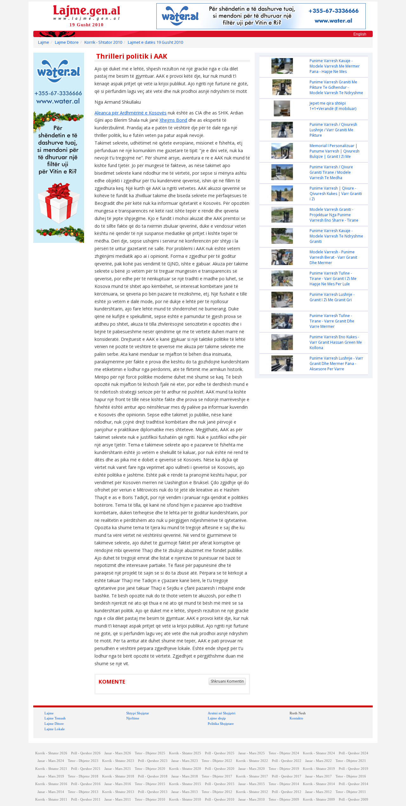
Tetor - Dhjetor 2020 (150, 768)
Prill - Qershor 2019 (353, 768)
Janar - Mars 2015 (251, 784)
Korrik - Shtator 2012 (252, 792)
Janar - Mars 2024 (50, 761)
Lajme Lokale (54, 729)
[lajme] (86, 12)
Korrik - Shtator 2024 (319, 753)
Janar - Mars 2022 (318, 761)
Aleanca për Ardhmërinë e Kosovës (131, 113)
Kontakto (296, 718)
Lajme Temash (55, 718)
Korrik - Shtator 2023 (118, 761)
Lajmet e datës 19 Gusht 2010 (155, 42)
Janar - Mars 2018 (184, 776)
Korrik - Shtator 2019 (319, 768)
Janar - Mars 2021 (117, 768)
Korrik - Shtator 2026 (51, 753)
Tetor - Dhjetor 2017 (217, 776)
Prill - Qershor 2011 (86, 799)
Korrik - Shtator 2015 (185, 784)
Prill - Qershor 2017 (286, 776)
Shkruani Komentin (227, 681)
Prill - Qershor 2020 (219, 768)
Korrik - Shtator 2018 (118, 776)
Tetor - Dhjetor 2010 (150, 799)
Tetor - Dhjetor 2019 (284, 768)
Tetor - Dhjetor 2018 (83, 776)
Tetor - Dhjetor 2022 (217, 761)
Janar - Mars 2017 (318, 776)
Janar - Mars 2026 (117, 753)
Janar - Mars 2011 (117, 799)
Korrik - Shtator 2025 (185, 753)
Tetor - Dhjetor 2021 (351, 761)
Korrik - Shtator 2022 (252, 761)
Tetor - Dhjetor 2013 (83, 792)
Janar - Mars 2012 (318, 792)
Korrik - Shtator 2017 (252, 776)
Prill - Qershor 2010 (219, 799)
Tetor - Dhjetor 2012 (217, 792)
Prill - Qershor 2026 (86, 753)
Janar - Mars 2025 (251, 753)
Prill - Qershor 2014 (353, 784)
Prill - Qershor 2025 (219, 753)
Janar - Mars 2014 (50, 792)
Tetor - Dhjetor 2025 (150, 753)
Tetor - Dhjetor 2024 (284, 753)
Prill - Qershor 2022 (286, 761)
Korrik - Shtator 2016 (51, 784)
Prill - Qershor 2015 (219, 784)
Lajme (43, 42)
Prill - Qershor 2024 (353, 753)
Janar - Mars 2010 (251, 799)
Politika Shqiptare (221, 723)
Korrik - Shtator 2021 (51, 768)
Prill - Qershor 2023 (152, 761)
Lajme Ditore (67, 42)
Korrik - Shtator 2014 (319, 784)
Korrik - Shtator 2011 (51, 799)
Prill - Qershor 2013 (152, 792)
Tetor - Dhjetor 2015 (150, 784)
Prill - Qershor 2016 (86, 784)
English (359, 34)
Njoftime (132, 718)
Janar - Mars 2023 (184, 761)
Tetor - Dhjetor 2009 (284, 799)
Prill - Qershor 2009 (353, 799)
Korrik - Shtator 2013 (118, 792)
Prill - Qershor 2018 (152, 776)
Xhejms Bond (173, 120)
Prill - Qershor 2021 (86, 768)
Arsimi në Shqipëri (221, 713)
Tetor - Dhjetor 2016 (351, 776)
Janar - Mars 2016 (117, 784)
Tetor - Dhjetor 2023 (83, 761)
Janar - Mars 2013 (184, 792)
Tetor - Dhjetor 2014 (284, 784)
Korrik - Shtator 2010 (103, 42)
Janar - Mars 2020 (251, 768)
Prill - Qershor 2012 (286, 792)
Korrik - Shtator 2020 (185, 768)
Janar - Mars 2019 (50, 776)
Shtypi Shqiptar (137, 713)
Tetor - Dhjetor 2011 (351, 792)
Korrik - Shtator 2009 (319, 799)
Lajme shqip (217, 718)
